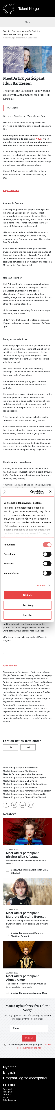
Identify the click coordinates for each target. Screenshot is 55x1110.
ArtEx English (32, 31)
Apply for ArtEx (11, 190)
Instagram (7, 1092)
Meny (27, 22)
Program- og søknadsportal (25, 1078)
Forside (6, 31)
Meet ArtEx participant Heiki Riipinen (20, 767)
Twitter (6, 1097)
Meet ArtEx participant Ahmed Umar (20, 787)
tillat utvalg (27, 605)
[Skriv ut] (31, 805)
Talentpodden (9, 1100)
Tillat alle (27, 595)
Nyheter (9, 1067)
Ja (11, 747)
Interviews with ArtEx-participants (18, 35)
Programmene (18, 31)
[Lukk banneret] (50, 492)
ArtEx (39, 139)
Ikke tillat (27, 615)
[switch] (47, 554)
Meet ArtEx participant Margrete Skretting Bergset (27, 791)
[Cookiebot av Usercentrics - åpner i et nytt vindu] (32, 492)
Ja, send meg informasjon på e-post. (25, 1044)
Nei (28, 747)
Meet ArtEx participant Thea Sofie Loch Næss (25, 784)
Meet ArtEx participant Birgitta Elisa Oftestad (24, 797)
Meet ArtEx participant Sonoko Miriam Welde (24, 794)
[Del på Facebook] (6, 805)
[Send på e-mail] (23, 805)
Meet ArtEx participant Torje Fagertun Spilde (24, 777)
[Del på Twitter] (14, 805)
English (9, 1072)
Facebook (7, 1089)
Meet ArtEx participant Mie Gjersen (20, 771)
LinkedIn (7, 1095)
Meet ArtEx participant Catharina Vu (20, 781)
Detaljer (41, 585)
